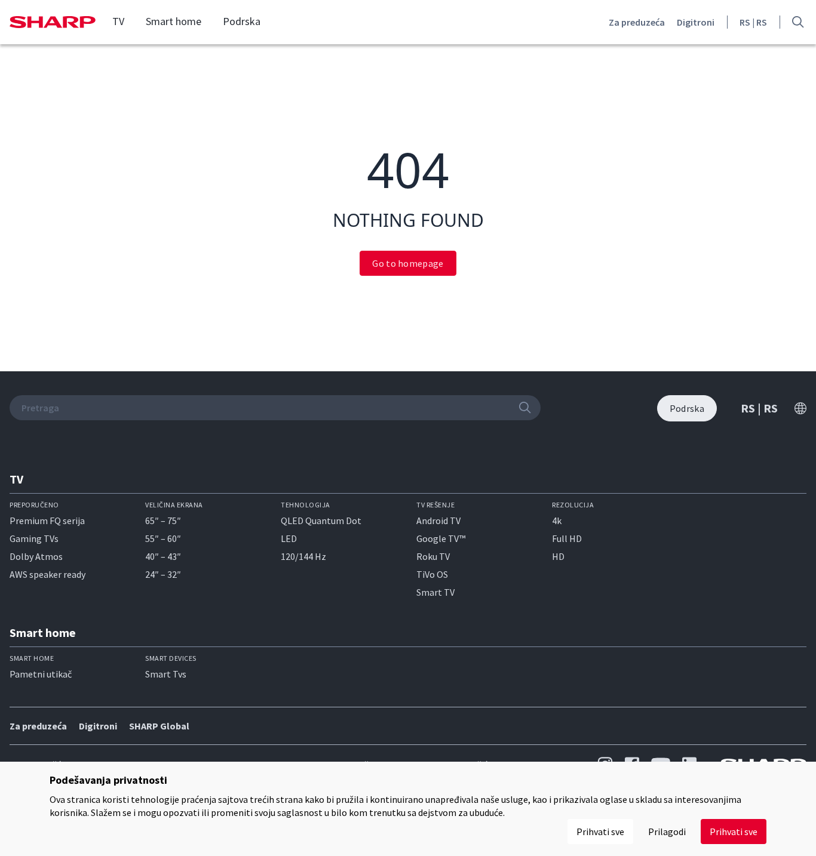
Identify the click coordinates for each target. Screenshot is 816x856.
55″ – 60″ (163, 538)
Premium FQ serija (47, 520)
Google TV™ (440, 538)
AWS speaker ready (47, 574)
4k (557, 520)
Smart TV (435, 592)
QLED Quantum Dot (321, 520)
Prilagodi (667, 831)
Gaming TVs (34, 538)
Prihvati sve (733, 831)
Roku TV (433, 556)
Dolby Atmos (36, 556)
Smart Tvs (165, 674)
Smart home (173, 21)
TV (118, 21)
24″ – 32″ (163, 574)
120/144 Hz (303, 556)
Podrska (241, 21)
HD (558, 556)
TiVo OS (432, 574)
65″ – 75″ (163, 520)
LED (289, 538)
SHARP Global (159, 726)
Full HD (567, 538)
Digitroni (695, 22)
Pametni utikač (41, 674)
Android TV (438, 520)
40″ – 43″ (163, 556)
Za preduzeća (637, 22)
